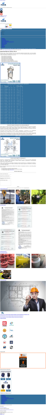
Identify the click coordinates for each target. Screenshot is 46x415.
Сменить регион (4, 16)
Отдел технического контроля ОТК (8, 41)
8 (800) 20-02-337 (12, 169)
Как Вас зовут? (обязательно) (4, 173)
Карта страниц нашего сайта (3, 407)
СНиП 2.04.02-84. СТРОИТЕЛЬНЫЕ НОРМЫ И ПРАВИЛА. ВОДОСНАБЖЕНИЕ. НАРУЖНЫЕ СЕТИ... (14, 314)
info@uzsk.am (5, 15)
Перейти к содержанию (2, 0)
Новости (3, 403)
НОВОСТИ (3, 313)
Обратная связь (10, 27)
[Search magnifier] (0, 29)
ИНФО (2, 312)
